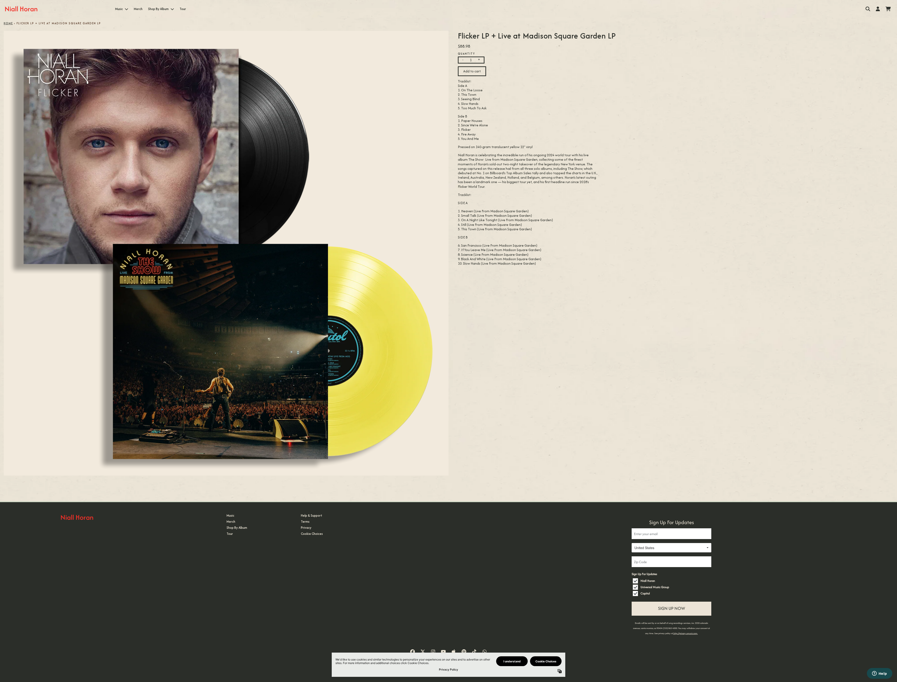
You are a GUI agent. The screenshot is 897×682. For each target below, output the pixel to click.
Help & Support (311, 515)
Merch (231, 521)
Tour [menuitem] (183, 9)
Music (230, 515)
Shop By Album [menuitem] (158, 9)
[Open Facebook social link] (412, 651)
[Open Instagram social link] (433, 651)
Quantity (466, 54)
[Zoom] (226, 253)
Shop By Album (237, 527)
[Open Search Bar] (867, 8)
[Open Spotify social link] (464, 651)
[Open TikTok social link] (474, 651)
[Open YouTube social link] (443, 651)
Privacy (306, 527)
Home (8, 23)
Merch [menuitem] (138, 9)
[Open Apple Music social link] (453, 651)
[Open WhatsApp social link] (484, 651)
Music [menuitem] (119, 9)
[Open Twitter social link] (423, 651)
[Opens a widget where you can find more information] (879, 674)
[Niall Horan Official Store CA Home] (21, 9)
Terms (305, 521)
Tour (230, 533)
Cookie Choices (312, 533)
